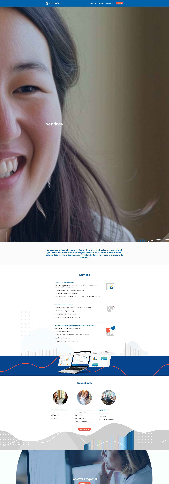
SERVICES (101, 3)
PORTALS (119, 3)
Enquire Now (84, 429)
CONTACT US (109, 3)
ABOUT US (93, 3)
